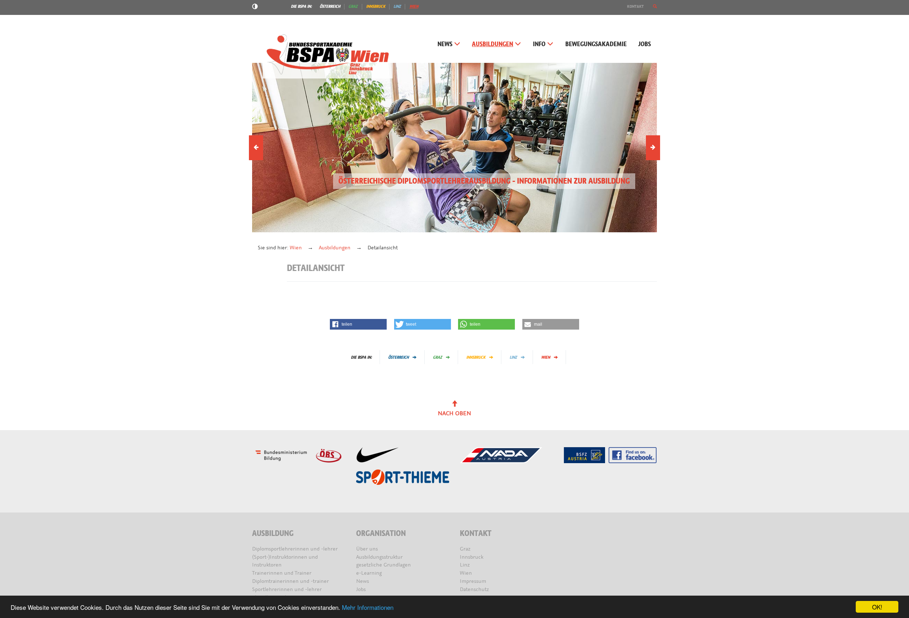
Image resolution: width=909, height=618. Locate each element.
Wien (413, 6)
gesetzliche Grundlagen (383, 565)
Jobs (644, 44)
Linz (397, 6)
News (444, 44)
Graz (353, 6)
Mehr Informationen (367, 607)
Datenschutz (474, 589)
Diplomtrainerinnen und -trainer (290, 581)
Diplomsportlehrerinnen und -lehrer (295, 549)
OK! (877, 606)
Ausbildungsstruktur (379, 557)
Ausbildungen (492, 44)
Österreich (330, 6)
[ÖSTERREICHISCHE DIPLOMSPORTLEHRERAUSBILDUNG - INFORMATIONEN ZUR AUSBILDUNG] (454, 147)
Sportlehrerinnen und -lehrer (287, 589)
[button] (655, 6)
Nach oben (454, 413)
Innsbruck (375, 6)
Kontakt (635, 6)
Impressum (473, 581)
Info (539, 44)
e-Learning (369, 573)
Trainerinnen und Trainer (281, 573)
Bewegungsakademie (596, 44)
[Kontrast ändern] (255, 7)
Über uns (367, 549)
